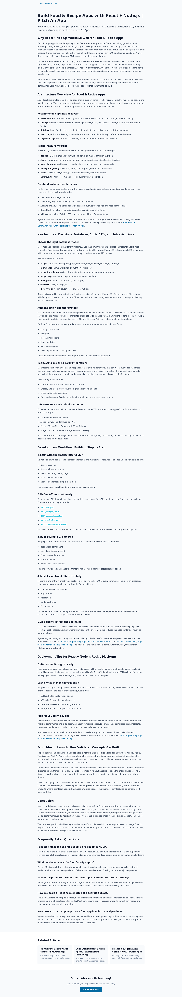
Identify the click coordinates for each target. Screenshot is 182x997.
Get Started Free (91, 989)
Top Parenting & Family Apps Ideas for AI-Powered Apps (86, 641)
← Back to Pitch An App (47, 3)
